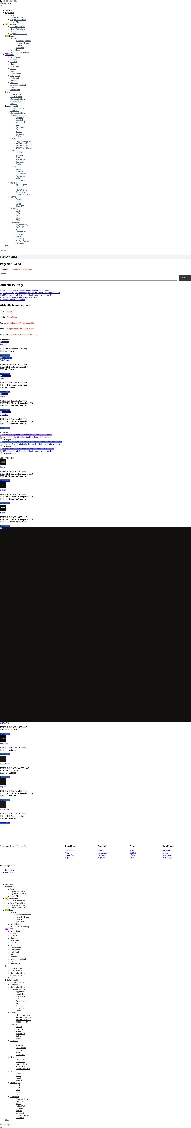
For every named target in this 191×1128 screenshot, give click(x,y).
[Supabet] (3, 784)
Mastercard (20, 122)
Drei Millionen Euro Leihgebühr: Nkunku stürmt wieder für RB (26, 295)
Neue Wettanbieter (18, 31)
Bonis (11, 36)
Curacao (19, 169)
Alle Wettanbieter (17, 27)
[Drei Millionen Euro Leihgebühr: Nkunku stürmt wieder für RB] (27, 449)
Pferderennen (15, 73)
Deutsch (19, 152)
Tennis (13, 68)
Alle (132, 850)
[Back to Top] (1, 1127)
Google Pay (20, 120)
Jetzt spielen (5, 355)
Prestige (3, 344)
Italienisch (20, 162)
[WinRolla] (3, 741)
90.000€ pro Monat (23, 143)
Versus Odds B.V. (23, 194)
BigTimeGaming (22, 241)
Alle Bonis (14, 38)
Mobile (18, 201)
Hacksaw (19, 234)
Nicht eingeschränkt (24, 141)
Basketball (14, 64)
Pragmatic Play (22, 225)
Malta (18, 178)
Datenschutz (10, 872)
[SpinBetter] (5, 376)
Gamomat (20, 243)
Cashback (20, 45)
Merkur (101, 850)
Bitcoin (19, 131)
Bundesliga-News (17, 99)
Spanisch (19, 157)
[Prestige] (4, 342)
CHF (18, 215)
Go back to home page (22, 269)
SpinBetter (4, 378)
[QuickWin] (5, 412)
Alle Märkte (15, 57)
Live (12, 15)
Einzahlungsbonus (23, 41)
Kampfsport (15, 75)
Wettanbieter (13, 24)
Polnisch (19, 164)
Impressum (9, 870)
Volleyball (14, 78)
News (7, 92)
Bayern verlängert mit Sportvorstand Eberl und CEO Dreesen (25, 290)
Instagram (167, 855)
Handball (14, 82)
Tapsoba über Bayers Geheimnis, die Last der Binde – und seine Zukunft (30, 293)
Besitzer (13, 183)
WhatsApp (167, 857)
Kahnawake (20, 176)
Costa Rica (20, 180)
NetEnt (18, 229)
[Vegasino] (3, 510)
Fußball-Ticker (16, 94)
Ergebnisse (9, 13)
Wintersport (15, 89)
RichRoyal (4, 723)
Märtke (11, 54)
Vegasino (4, 513)
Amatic (19, 236)
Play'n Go (102, 855)
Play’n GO (20, 227)
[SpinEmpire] (6, 358)
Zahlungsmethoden (18, 115)
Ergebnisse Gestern (18, 20)
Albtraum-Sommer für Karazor (12, 300)
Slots (7, 246)
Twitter (166, 853)
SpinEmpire (5, 360)
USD (18, 213)
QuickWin (4, 414)
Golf (12, 71)
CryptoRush (12, 317)
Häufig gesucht (11, 106)
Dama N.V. (20, 187)
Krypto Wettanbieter (18, 34)
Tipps (132, 857)
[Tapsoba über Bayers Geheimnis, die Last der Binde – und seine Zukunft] (31, 442)
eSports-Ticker (16, 101)
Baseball (13, 80)
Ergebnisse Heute (17, 17)
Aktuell (13, 103)
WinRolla (4, 743)
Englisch (19, 155)
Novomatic (102, 853)
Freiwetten (20, 47)
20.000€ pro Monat (23, 148)
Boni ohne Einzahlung (19, 52)
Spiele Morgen (16, 22)
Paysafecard (20, 127)
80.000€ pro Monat (23, 145)
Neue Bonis (15, 50)
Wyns (2, 467)
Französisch (20, 159)
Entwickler (14, 222)
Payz (18, 129)
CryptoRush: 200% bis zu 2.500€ (20, 323)
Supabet (3, 786)
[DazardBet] (3, 807)
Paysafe (68, 857)
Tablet (18, 204)
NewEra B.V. (21, 190)
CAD (18, 218)
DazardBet (4, 809)
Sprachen (14, 150)
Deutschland (21, 173)
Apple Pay (20, 117)
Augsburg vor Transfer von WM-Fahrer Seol (18, 297)
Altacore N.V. (21, 185)
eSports (13, 59)
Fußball (13, 61)
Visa (17, 124)
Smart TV (20, 206)
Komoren (19, 171)
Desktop (19, 199)
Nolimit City (21, 232)
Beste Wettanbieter (18, 29)
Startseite (9, 10)
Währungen (15, 208)
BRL (18, 220)
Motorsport (14, 66)
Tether (18, 136)
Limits (13, 138)
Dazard (10, 311)
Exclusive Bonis (17, 108)
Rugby (13, 87)
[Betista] (4, 394)
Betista (3, 396)
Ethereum (20, 134)
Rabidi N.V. (20, 192)
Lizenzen (14, 166)
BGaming (20, 239)
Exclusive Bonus (22, 43)
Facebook (167, 850)
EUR (18, 211)
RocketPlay (4, 764)
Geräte (13, 197)
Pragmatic (102, 857)
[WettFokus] (5, 3)
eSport (132, 855)
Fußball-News (16, 96)
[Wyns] (3, 465)
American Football (18, 85)
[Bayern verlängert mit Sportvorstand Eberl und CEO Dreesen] (26, 435)
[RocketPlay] (3, 761)
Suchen (3, 274)
